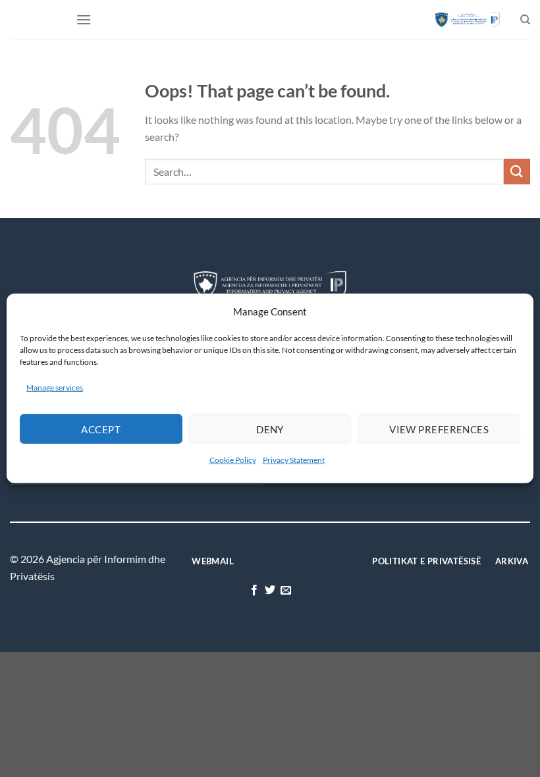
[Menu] (84, 19)
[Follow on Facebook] (253, 591)
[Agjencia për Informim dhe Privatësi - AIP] (467, 19)
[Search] (525, 19)
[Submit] (517, 171)
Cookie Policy (232, 460)
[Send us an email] (286, 591)
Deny (270, 429)
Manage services (54, 387)
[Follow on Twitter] (270, 591)
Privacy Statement (294, 460)
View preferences (439, 429)
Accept (101, 429)
